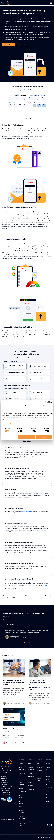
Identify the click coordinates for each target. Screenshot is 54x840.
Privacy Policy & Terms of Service (44, 837)
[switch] (20, 431)
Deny (26, 437)
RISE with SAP (31, 789)
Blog (38, 763)
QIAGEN (47, 794)
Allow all (44, 437)
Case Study (11, 98)
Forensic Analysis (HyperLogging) (22, 816)
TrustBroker (21, 821)
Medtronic (48, 781)
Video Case (34, 105)
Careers (38, 775)
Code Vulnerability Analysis (21, 778)
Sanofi (47, 772)
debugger (45, 585)
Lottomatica (48, 779)
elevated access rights (26, 511)
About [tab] (44, 406)
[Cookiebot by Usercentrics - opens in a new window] (46, 402)
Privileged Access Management (22, 797)
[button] (24, 642)
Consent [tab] (9, 406)
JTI (46, 784)
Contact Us (39, 770)
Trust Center (39, 773)
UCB (47, 797)
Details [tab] (27, 406)
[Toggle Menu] (51, 2)
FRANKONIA (48, 791)
